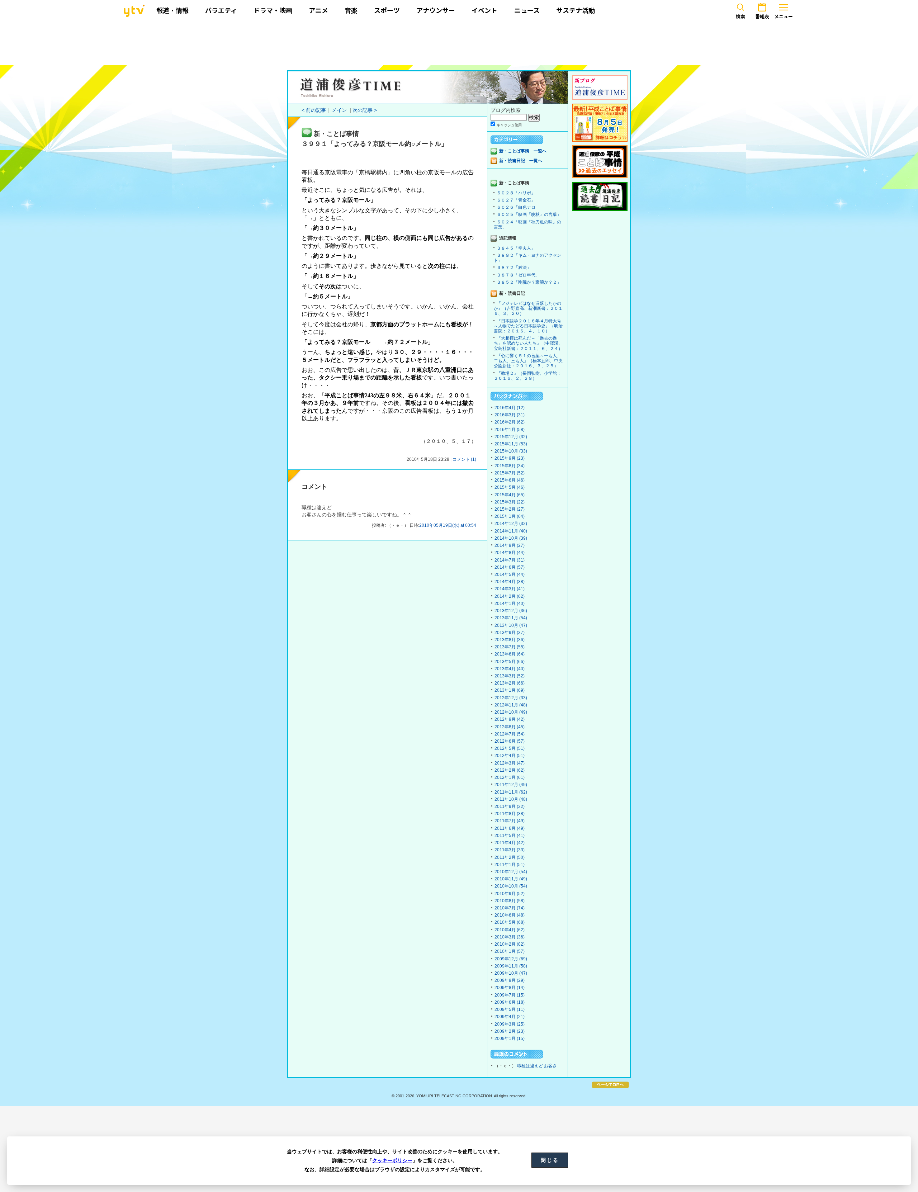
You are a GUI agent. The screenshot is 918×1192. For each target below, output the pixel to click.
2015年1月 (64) (510, 516)
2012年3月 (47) (510, 763)
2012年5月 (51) (510, 748)
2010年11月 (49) (511, 879)
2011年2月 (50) (510, 857)
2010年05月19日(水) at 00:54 (447, 525)
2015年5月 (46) (510, 487)
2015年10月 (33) (511, 451)
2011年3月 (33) (510, 850)
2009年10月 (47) (511, 973)
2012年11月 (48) (511, 705)
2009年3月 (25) (510, 1024)
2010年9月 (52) (510, 893)
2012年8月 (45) (510, 727)
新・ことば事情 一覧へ (522, 150)
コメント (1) (464, 459)
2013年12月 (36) (511, 611)
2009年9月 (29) (510, 980)
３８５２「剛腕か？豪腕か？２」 (529, 282)
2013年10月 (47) (511, 625)
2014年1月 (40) (510, 603)
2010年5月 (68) (510, 922)
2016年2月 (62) (510, 422)
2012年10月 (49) (511, 712)
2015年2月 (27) (510, 509)
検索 (740, 16)
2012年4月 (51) (510, 755)
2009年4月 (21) (510, 1016)
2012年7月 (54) (510, 734)
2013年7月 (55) (510, 647)
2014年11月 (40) (511, 531)
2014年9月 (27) (510, 545)
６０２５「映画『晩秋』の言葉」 (529, 214)
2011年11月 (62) (511, 792)
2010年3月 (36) (510, 937)
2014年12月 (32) (511, 523)
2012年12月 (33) (511, 698)
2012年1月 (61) (510, 777)
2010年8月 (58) (510, 901)
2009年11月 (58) (511, 966)
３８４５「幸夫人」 (516, 248)
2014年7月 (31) (510, 560)
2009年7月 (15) (510, 995)
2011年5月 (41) (510, 835)
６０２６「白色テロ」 (518, 207)
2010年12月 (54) (511, 872)
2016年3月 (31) (510, 415)
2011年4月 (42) (510, 843)
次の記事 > (364, 110)
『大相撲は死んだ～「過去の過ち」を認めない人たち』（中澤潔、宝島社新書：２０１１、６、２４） (528, 343)
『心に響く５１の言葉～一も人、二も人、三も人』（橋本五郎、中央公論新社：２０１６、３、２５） (528, 361)
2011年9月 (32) (510, 806)
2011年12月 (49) (511, 784)
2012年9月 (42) (510, 719)
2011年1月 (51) (510, 864)
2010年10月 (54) (511, 886)
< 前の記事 (314, 110)
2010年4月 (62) (510, 930)
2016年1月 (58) (510, 429)
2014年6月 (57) (510, 567)
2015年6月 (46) (510, 480)
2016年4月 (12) (510, 408)
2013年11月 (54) (511, 618)
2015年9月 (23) (510, 458)
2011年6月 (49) (510, 828)
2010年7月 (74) (510, 908)
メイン (339, 110)
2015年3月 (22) (510, 502)
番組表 (762, 16)
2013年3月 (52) (510, 676)
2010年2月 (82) (510, 944)
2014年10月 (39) (511, 538)
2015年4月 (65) (510, 495)
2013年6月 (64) (510, 654)
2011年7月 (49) (510, 821)
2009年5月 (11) (510, 1009)
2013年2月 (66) (510, 683)
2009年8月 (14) (510, 987)
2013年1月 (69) (510, 690)
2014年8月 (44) (510, 552)
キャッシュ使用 (509, 125)
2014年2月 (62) (510, 596)
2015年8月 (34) (510, 466)
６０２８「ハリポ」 (516, 193)
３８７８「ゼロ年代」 (518, 275)
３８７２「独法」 (514, 267)
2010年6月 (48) (510, 915)
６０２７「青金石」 (516, 200)
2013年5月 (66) (510, 661)
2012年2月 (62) (510, 770)
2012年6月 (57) (510, 741)
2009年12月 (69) (511, 959)
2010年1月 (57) (510, 951)
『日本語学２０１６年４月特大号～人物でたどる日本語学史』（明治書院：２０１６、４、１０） (528, 326)
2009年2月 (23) (510, 1031)
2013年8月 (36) (510, 640)
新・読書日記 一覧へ (520, 160)
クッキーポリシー (392, 1160)
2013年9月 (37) (510, 632)
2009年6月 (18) (510, 1002)
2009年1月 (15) (510, 1038)
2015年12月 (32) (511, 437)
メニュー (783, 16)
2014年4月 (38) (510, 582)
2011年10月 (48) (511, 799)
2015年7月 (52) (510, 473)
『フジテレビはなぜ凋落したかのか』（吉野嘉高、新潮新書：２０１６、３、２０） (528, 308)
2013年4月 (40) (510, 669)
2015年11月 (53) (511, 444)
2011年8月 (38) (510, 814)
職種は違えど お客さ (537, 1066)
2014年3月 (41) (510, 589)
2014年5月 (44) (510, 574)
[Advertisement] (459, 42)
